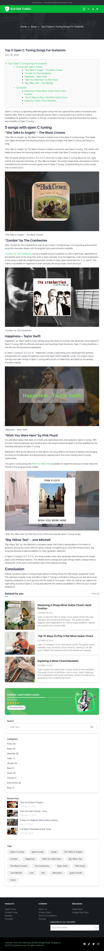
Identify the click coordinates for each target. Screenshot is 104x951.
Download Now (16, 707)
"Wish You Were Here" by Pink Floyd (41, 80)
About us (43, 909)
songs (54, 852)
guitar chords (76, 873)
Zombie (13, 859)
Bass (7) (10, 768)
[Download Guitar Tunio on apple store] (93, 9)
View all (95, 593)
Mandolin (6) (13, 753)
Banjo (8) (11, 748)
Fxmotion (9, 919)
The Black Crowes (18, 866)
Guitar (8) (11, 773)
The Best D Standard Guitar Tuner (35, 829)
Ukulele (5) (12, 763)
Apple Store (77, 909)
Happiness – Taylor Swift (36, 76)
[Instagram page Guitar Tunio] (98, 944)
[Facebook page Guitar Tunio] (84, 944)
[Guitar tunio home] (18, 9)
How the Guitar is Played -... (33, 802)
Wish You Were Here (41, 463)
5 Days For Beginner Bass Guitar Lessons (39, 820)
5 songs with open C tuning (29, 67)
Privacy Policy (45, 912)
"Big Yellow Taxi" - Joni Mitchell (39, 83)
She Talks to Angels (73, 852)
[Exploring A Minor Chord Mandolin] (20, 669)
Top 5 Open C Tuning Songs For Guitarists (62, 26)
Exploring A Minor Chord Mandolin (40, 100)
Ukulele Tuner (11, 912)
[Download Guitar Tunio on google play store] (97, 9)
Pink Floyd (80, 866)
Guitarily (8, 915)
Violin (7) (11, 758)
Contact (42, 919)
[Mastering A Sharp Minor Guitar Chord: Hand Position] (20, 615)
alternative (57, 873)
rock (32, 873)
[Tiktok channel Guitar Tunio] (89, 944)
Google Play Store (80, 912)
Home (23, 26)
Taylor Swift (62, 866)
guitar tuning (37, 852)
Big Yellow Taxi (75, 859)
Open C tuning (17, 852)
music (13, 880)
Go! (96, 927)
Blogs (34, 26)
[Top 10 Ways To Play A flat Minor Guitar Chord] (20, 643)
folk (43, 873)
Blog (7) (10, 787)
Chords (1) (12, 778)
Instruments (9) (14, 783)
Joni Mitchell (16, 873)
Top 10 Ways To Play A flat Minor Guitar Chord (46, 97)
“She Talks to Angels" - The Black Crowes (44, 70)
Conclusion (21, 87)
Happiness (30, 859)
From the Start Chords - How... (34, 811)
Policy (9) (11, 744)
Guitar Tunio (10, 909)
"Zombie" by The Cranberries (38, 73)
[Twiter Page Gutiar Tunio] (93, 944)
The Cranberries (42, 866)
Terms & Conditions (48, 915)
